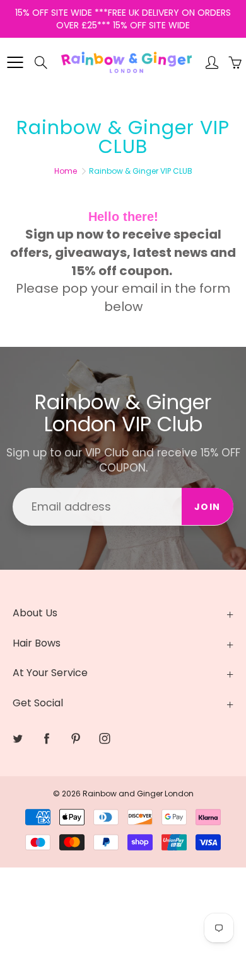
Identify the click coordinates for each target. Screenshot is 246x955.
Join (207, 506)
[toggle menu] (15, 62)
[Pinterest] (75, 738)
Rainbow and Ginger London (138, 793)
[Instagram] (104, 738)
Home (65, 171)
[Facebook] (46, 738)
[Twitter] (17, 738)
